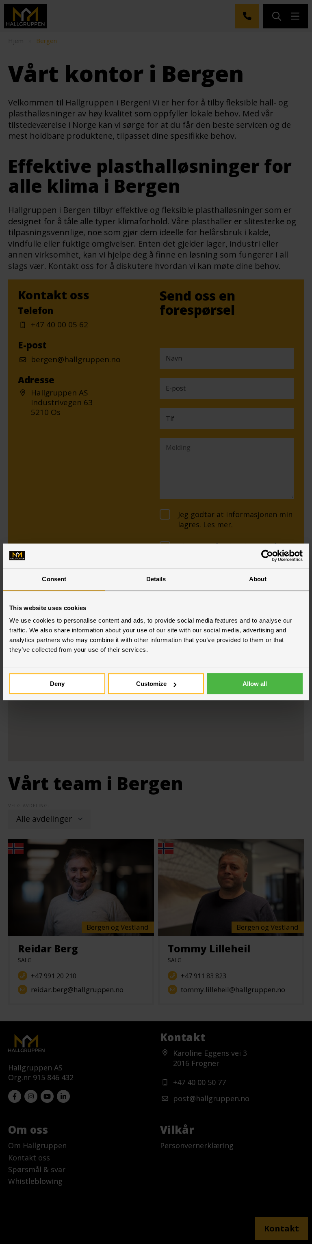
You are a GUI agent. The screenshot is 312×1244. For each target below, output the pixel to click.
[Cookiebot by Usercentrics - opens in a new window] (267, 556)
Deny (57, 683)
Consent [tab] (54, 579)
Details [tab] (156, 579)
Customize (151, 683)
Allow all (255, 683)
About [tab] (258, 579)
